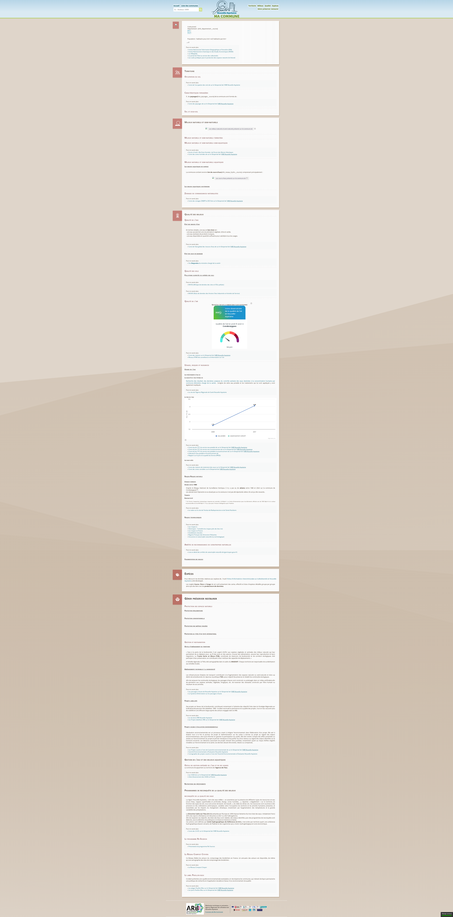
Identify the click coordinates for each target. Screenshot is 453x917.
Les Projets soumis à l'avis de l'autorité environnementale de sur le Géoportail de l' (223, 750)
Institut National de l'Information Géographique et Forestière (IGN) (210, 50)
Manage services (447, 913)
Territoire (252, 6)
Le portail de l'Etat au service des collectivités (203, 56)
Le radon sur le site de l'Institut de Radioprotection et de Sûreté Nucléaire (212, 510)
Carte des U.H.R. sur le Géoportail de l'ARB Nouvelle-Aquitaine (209, 831)
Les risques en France (196, 531)
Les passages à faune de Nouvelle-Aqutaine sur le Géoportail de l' (218, 692)
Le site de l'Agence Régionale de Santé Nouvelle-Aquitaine (208, 392)
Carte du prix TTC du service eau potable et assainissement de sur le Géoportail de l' (224, 451)
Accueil (176, 6)
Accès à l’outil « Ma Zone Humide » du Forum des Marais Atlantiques (211, 152)
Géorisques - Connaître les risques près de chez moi (206, 529)
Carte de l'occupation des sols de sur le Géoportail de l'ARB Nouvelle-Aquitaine (214, 85)
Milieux (260, 6)
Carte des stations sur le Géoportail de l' (209, 355)
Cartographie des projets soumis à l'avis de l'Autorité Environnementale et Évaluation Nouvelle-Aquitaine (223, 754)
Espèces (275, 6)
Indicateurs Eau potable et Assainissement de (203, 453)
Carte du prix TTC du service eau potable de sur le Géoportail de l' (218, 447)
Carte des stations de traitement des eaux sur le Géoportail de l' (217, 467)
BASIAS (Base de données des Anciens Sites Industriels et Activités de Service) (214, 293)
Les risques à (193, 527)
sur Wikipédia (193, 54)
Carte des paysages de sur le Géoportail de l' (211, 104)
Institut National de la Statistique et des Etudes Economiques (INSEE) (211, 52)
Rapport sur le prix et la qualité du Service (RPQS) (205, 455)
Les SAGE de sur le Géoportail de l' (208, 775)
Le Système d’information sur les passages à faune (205, 694)
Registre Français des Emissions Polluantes (203, 535)
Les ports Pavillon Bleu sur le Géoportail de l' (211, 890)
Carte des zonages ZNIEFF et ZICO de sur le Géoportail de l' (216, 201)
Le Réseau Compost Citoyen (198, 867)
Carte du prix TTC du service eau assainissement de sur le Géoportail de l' (220, 449)
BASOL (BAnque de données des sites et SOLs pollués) (206, 285)
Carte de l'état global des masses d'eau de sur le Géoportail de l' (217, 247)
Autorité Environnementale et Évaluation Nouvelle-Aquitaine (208, 752)
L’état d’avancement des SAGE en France (202, 777)
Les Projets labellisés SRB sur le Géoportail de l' (212, 720)
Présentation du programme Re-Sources (202, 846)
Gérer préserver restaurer (268, 9)
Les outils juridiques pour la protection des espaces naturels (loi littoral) (212, 58)
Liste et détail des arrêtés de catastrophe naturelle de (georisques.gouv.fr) (213, 552)
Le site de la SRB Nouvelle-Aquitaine (200, 718)
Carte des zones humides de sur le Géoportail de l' (213, 154)
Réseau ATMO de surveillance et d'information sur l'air (206, 357)
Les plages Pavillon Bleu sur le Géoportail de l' (211, 888)
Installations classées (195, 533)
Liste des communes (189, 6)
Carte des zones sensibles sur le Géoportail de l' (212, 469)
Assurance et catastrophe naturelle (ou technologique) (206, 537)
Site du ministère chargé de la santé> (205, 263)
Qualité (268, 6)
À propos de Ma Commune (214, 912)
